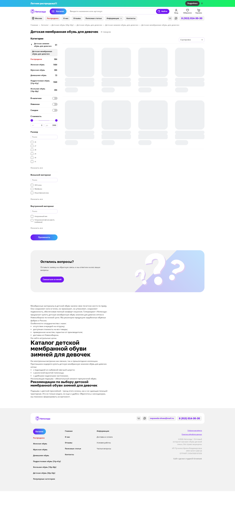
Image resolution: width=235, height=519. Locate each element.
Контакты (130, 18)
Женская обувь (44, 65)
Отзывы (77, 18)
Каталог (60, 11)
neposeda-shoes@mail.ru (162, 418)
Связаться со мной (52, 279)
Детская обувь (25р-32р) (44, 473)
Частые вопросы (104, 449)
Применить (44, 237)
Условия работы (104, 443)
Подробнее (192, 3)
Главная (69, 431)
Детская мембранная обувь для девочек (42, 52)
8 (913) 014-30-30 (191, 18)
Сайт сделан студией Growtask (187, 459)
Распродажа (53, 18)
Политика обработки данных (192, 434)
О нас (65, 18)
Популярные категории (44, 479)
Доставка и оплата (105, 437)
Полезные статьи (94, 18)
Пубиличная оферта (195, 430)
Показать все (37, 168)
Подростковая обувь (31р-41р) (44, 82)
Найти (164, 11)
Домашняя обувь (44, 75)
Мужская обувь (44, 70)
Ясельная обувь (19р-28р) (44, 90)
